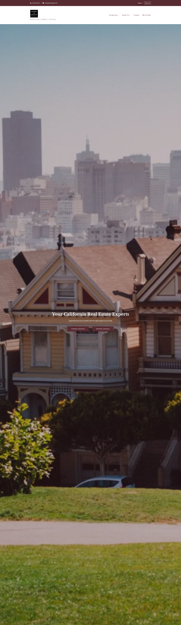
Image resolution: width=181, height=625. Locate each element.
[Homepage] (34, 14)
